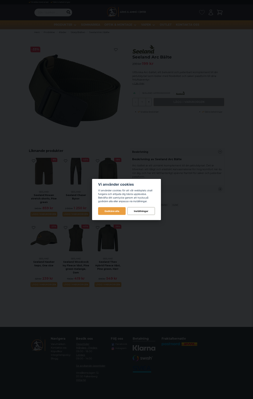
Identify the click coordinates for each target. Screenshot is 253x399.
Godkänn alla (111, 211)
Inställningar (141, 211)
